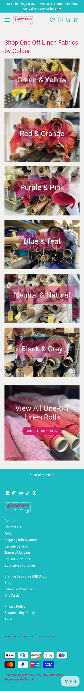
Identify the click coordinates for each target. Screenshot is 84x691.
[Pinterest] (34, 493)
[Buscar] (68, 20)
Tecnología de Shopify (19, 679)
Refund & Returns (17, 559)
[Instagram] (14, 493)
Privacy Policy (14, 606)
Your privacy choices (20, 565)
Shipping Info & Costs (20, 540)
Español (44, 636)
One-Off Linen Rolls (42, 430)
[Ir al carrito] (75, 20)
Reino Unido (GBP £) (17, 636)
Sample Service (16, 546)
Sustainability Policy (19, 613)
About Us (11, 521)
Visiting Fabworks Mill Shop (25, 576)
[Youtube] (21, 493)
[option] (42, 423)
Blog (7, 583)
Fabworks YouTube (18, 589)
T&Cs (8, 619)
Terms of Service (17, 553)
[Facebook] (7, 493)
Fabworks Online (53, 675)
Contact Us (12, 527)
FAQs (8, 534)
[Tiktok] (28, 493)
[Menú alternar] (7, 20)
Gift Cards (11, 595)
